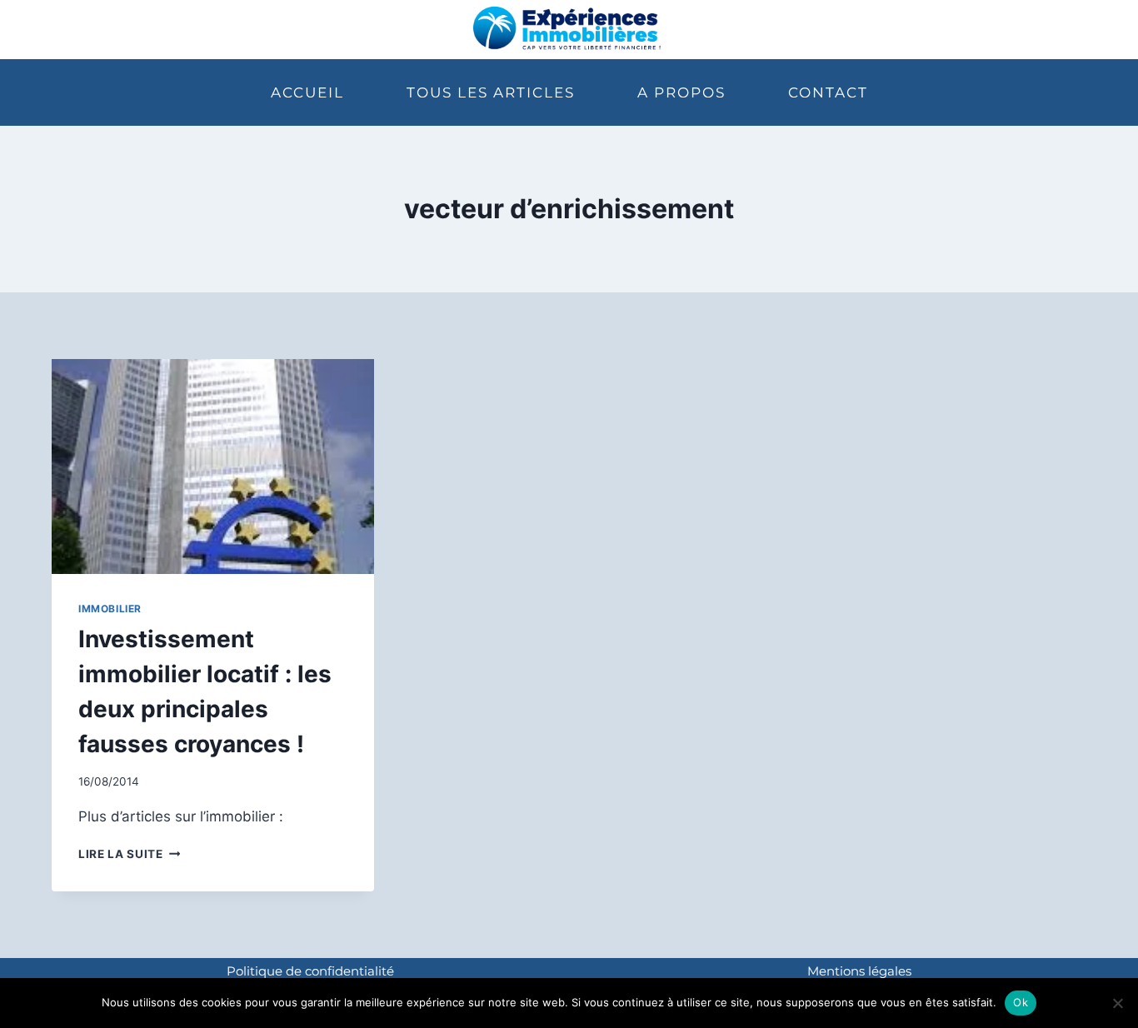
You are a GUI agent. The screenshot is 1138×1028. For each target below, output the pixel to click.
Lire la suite (129, 854)
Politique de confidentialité (310, 971)
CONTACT (828, 92)
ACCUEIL (307, 92)
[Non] (1117, 1003)
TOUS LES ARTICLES (491, 92)
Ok (1020, 1002)
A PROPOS (681, 92)
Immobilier (110, 608)
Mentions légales (859, 971)
